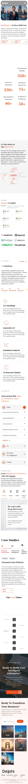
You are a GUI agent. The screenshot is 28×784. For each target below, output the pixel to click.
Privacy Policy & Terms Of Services (14, 782)
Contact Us (22, 775)
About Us (15, 775)
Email (4, 721)
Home (3, 775)
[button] (25, 3)
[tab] (4, 494)
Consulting (9, 775)
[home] (4, 3)
